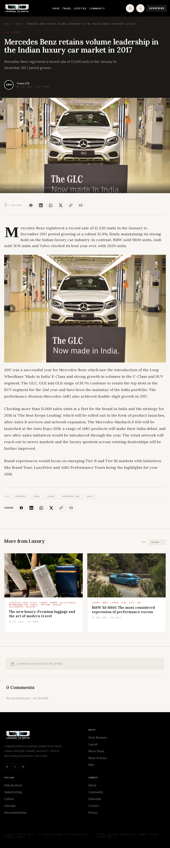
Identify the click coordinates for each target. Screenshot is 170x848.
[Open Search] (130, 8)
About (92, 785)
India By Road (13, 785)
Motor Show (96, 751)
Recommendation (15, 813)
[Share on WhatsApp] (51, 205)
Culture (9, 799)
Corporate (20, 496)
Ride (91, 765)
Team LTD (23, 83)
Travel (66, 8)
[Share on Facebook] (31, 205)
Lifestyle (80, 8)
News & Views (97, 758)
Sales (90, 496)
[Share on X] (61, 205)
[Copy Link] (71, 205)
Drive (56, 8)
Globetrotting (13, 792)
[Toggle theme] (140, 8)
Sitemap (153, 834)
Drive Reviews (97, 738)
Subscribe (156, 8)
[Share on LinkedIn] (41, 205)
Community (97, 8)
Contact (93, 806)
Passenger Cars (71, 496)
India (36, 496)
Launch (93, 744)
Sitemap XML (104, 837)
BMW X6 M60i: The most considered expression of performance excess (123, 609)
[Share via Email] (81, 205)
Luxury (18, 24)
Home (7, 24)
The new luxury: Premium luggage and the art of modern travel (42, 613)
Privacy (93, 813)
